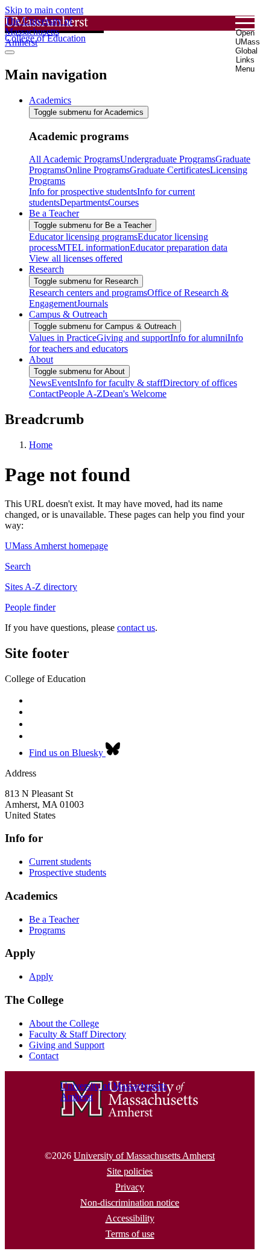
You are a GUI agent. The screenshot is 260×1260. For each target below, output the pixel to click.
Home (40, 445)
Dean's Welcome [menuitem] (134, 394)
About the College (64, 1023)
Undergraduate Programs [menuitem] (167, 159)
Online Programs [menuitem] (97, 170)
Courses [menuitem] (123, 202)
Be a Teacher (54, 919)
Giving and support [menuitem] (133, 338)
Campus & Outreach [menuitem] (68, 314)
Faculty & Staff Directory (77, 1034)
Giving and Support (66, 1045)
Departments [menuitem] (84, 202)
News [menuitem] (40, 383)
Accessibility (130, 1218)
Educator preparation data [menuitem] (178, 247)
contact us (136, 627)
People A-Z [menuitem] (81, 394)
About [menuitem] (41, 359)
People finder (30, 607)
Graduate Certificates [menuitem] (170, 170)
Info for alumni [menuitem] (198, 338)
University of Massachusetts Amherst (144, 1156)
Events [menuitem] (64, 383)
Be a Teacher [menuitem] (54, 213)
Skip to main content (44, 10)
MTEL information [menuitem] (93, 247)
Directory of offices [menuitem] (200, 383)
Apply (41, 976)
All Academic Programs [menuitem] (74, 159)
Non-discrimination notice (129, 1202)
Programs (47, 930)
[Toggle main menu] (9, 52)
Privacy (129, 1187)
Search (18, 566)
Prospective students (67, 872)
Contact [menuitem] (44, 394)
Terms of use (130, 1234)
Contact (44, 1056)
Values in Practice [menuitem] (63, 338)
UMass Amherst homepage (56, 546)
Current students (60, 861)
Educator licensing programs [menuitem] (83, 237)
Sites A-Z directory (41, 587)
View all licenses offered (75, 258)
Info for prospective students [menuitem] (83, 191)
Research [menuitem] (46, 269)
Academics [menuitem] (50, 100)
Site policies (130, 1171)
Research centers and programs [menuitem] (88, 292)
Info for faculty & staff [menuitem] (120, 383)
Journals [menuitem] (92, 303)
